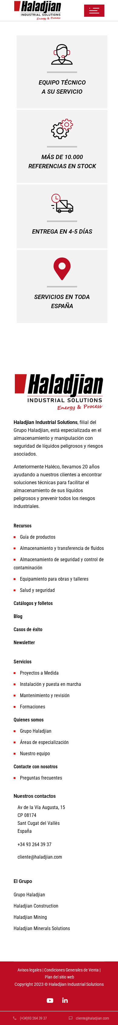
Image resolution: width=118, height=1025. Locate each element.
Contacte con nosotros (35, 767)
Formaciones (32, 707)
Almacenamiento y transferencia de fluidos (62, 548)
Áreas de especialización (44, 742)
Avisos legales (29, 970)
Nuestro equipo (35, 753)
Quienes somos (29, 720)
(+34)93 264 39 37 (33, 1018)
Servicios (22, 662)
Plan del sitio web (59, 977)
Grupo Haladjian (35, 731)
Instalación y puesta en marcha (50, 684)
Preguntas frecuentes (41, 778)
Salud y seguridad (37, 590)
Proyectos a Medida (39, 673)
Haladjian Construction (36, 906)
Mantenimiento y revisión (45, 695)
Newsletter (24, 642)
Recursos (22, 526)
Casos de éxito (28, 629)
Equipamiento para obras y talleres (54, 579)
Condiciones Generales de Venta (71, 970)
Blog (18, 616)
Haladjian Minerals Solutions (42, 928)
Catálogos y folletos (33, 603)
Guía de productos (37, 537)
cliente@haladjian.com (92, 1018)
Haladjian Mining (30, 917)
